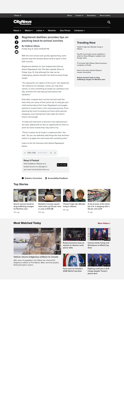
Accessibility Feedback (58, 178)
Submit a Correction (33, 178)
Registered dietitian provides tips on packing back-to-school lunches (45, 39)
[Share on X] (16, 37)
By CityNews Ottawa (31, 46)
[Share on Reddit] (16, 47)
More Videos (103, 223)
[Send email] (16, 52)
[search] (109, 22)
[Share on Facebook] (16, 42)
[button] (79, 15)
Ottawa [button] (16, 15)
